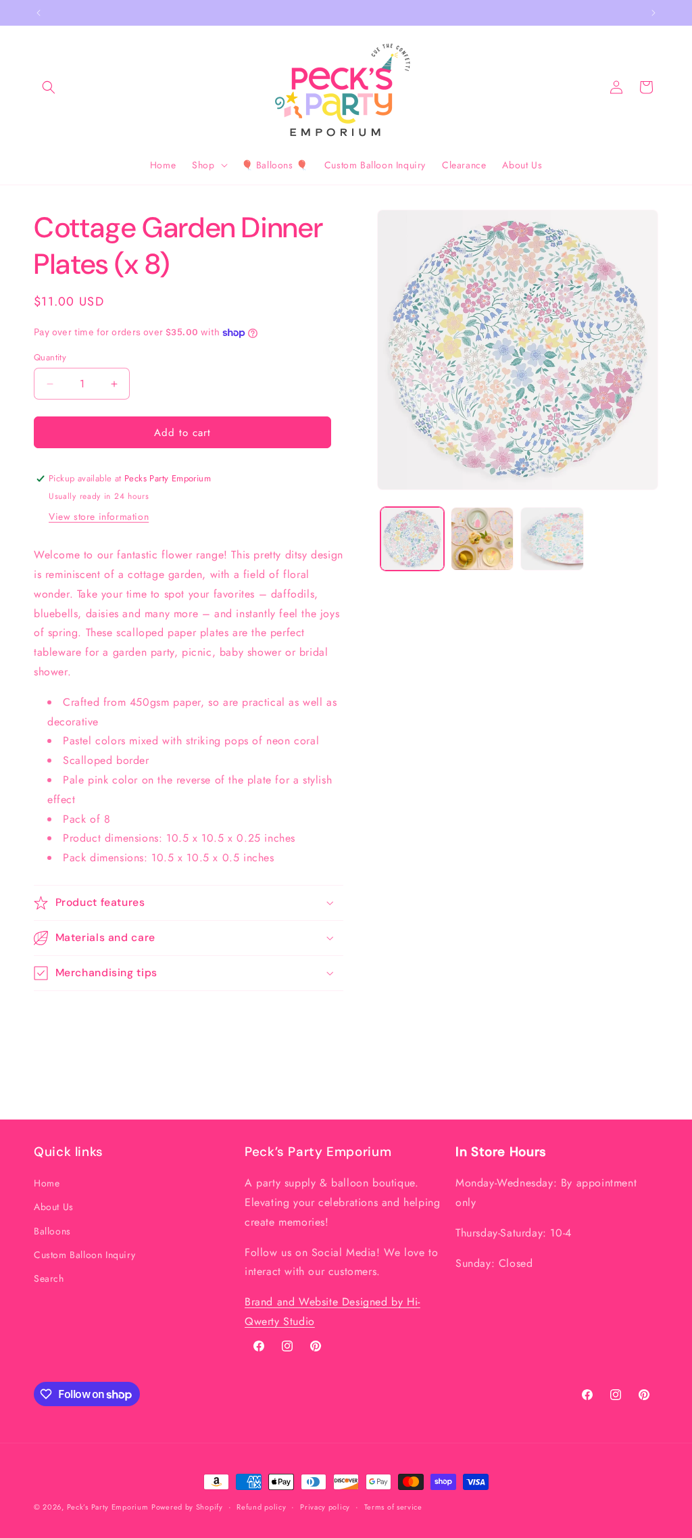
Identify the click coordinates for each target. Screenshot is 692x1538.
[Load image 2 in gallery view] (482, 538)
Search (49, 1278)
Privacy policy (325, 1506)
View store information (99, 516)
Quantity (50, 357)
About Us (54, 1206)
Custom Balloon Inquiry (84, 1254)
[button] (49, 87)
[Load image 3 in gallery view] (551, 538)
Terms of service (393, 1506)
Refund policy (261, 1506)
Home (46, 1183)
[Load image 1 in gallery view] (411, 538)
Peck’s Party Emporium (108, 1506)
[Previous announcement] (38, 13)
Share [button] (59, 1015)
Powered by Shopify (187, 1506)
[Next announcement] (653, 13)
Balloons (52, 1231)
